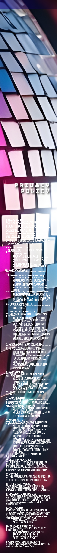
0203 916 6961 (28, 538)
